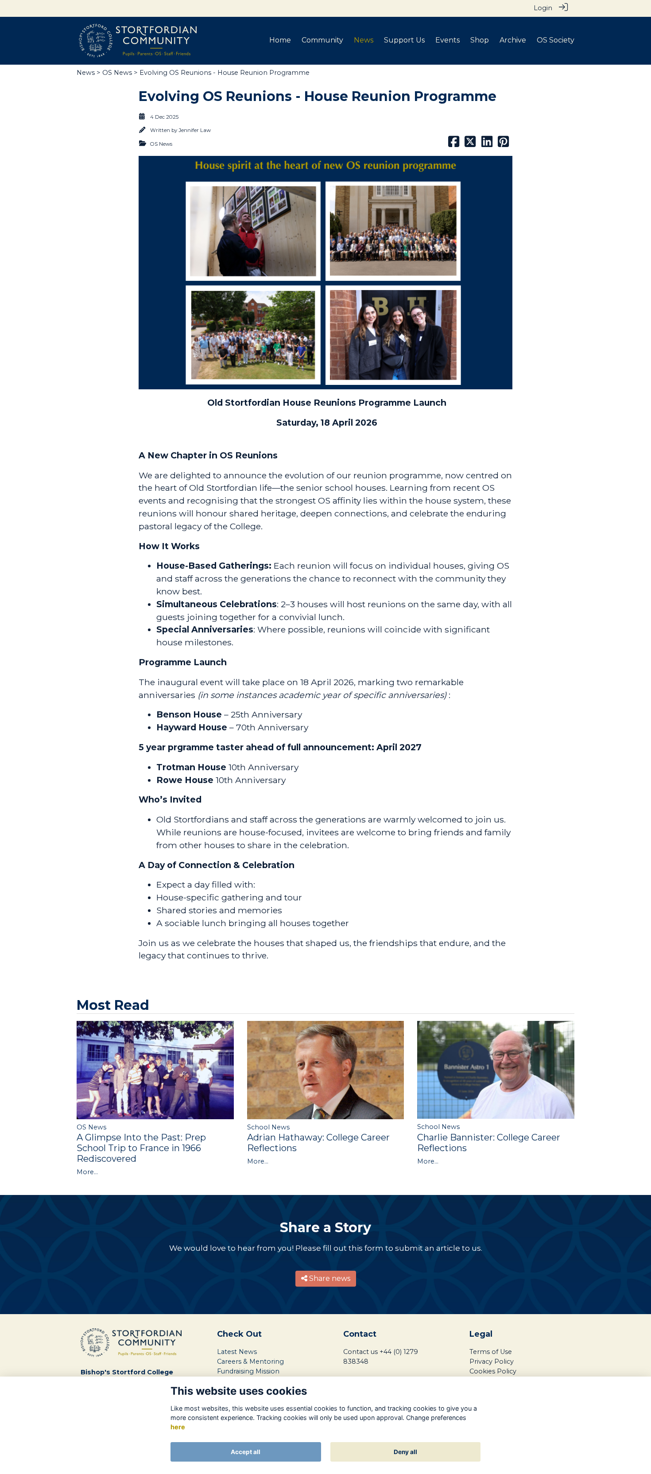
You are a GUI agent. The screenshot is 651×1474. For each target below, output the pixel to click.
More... (87, 1172)
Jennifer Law (194, 130)
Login (543, 8)
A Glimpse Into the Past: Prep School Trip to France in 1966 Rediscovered (141, 1148)
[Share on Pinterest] (503, 144)
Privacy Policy (491, 1361)
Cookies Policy (492, 1371)
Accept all (245, 1451)
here (177, 1427)
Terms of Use (490, 1352)
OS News (117, 73)
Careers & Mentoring (250, 1361)
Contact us (360, 1352)
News (86, 73)
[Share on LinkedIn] (486, 144)
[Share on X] (470, 144)
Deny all (405, 1451)
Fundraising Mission (248, 1371)
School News (268, 1127)
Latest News (237, 1352)
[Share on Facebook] (453, 144)
